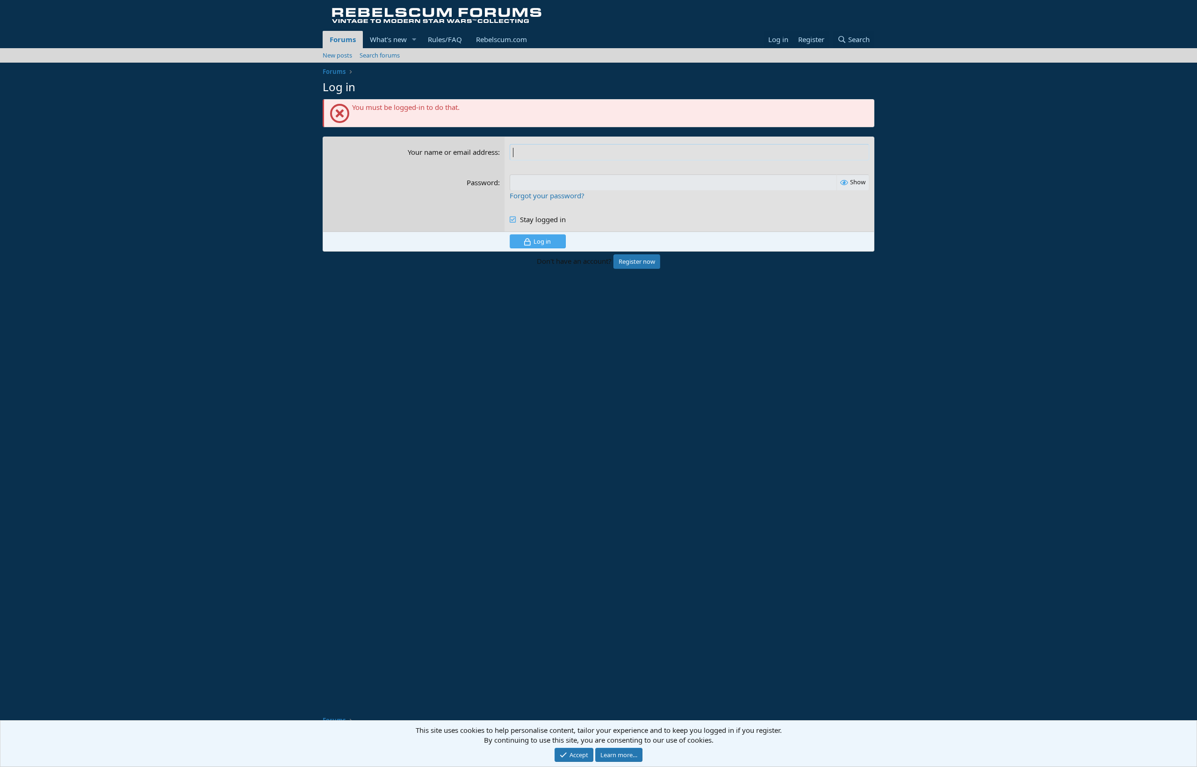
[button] (414, 39)
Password (482, 182)
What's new (388, 39)
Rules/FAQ (445, 39)
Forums (343, 39)
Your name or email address (453, 152)
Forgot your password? (547, 195)
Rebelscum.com (501, 39)
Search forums (380, 55)
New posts (337, 55)
